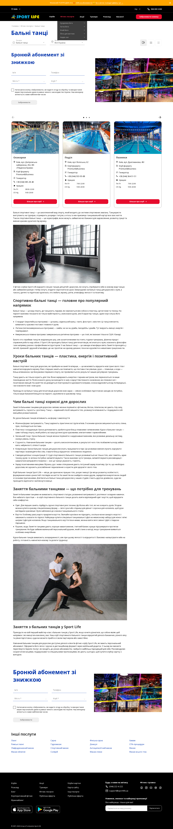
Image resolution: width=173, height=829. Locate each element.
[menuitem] (72, 23)
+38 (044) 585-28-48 (25, 182)
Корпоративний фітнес (22, 796)
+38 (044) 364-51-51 (127, 176)
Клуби (52, 16)
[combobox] (28, 81)
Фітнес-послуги (67, 16)
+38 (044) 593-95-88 (76, 176)
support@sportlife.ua (118, 790)
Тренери (94, 17)
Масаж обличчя (18, 752)
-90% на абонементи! (84, 3)
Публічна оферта (47, 796)
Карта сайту (73, 787)
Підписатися (154, 808)
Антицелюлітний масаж (101, 748)
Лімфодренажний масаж (22, 748)
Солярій (54, 752)
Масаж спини (96, 752)
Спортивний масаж (59, 748)
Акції (82, 17)
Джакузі (93, 744)
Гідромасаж (56, 744)
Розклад (107, 17)
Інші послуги (73, 791)
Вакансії (120, 17)
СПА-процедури (136, 744)
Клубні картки (74, 783)
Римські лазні (17, 744)
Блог (13, 791)
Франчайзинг (17, 800)
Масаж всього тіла (137, 752)
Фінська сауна (96, 740)
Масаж (132, 748)
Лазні (13, 740)
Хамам (132, 740)
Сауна (53, 740)
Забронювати (24, 102)
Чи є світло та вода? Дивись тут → (109, 3)
